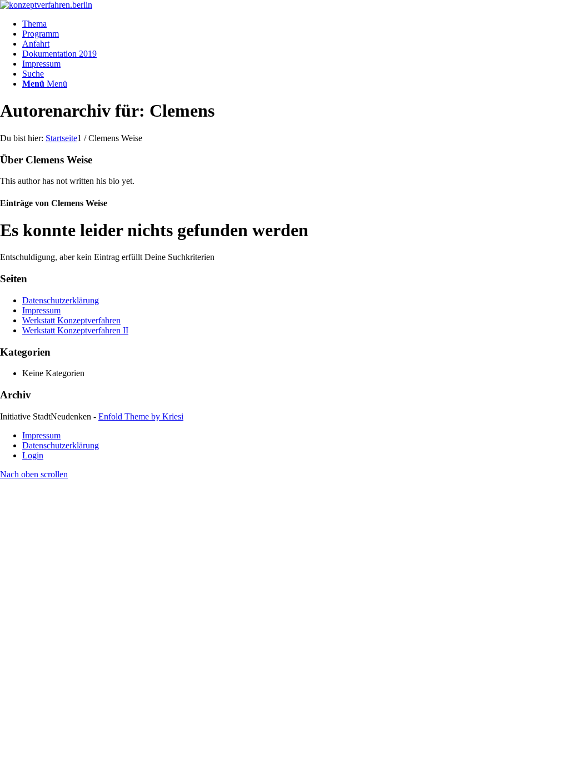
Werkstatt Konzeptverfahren (71, 320)
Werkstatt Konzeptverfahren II (75, 330)
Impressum (41, 310)
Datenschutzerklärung (60, 300)
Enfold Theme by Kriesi (140, 416)
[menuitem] (295, 24)
